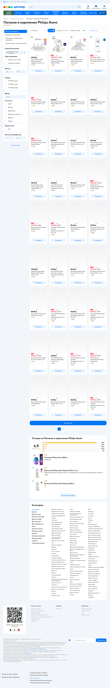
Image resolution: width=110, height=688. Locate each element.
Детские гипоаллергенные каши (77, 550)
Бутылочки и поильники (13, 35)
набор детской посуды (58, 511)
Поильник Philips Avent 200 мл (56, 457)
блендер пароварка (75, 558)
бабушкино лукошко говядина (96, 567)
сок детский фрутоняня (58, 562)
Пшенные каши (74, 525)
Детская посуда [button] (36, 519)
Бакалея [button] (34, 512)
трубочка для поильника (58, 513)
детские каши (73, 552)
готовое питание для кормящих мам (75, 514)
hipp (71, 582)
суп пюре (91, 513)
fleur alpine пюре (93, 546)
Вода (89, 509)
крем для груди (56, 526)
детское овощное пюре (94, 537)
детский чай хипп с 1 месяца (59, 564)
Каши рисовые (74, 521)
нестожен (54, 585)
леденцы (90, 595)
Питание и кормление (16, 19)
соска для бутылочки (57, 522)
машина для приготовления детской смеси (77, 555)
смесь (71, 509)
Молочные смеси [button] (37, 531)
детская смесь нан (75, 579)
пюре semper (91, 543)
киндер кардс (55, 555)
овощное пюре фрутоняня (95, 528)
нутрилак (54, 549)
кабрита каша (73, 543)
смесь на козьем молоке (76, 571)
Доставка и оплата (36, 608)
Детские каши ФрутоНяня (77, 547)
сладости (90, 591)
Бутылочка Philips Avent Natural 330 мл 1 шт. (61, 470)
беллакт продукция (57, 545)
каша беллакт (73, 540)
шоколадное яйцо (93, 576)
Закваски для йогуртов (94, 526)
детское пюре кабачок (94, 531)
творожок (91, 511)
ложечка (54, 577)
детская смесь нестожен (58, 540)
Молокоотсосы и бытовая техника (16, 43)
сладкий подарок (92, 580)
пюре (89, 565)
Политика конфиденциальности (39, 615)
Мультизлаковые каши (76, 519)
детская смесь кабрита (76, 584)
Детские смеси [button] (36, 514)
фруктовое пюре (92, 541)
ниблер (54, 518)
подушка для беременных (58, 516)
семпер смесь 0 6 (56, 582)
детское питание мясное (94, 539)
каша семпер (73, 534)
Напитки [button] (34, 533)
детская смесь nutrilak (76, 586)
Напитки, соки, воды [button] (38, 517)
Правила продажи (36, 613)
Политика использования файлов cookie (42, 617)
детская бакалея (56, 535)
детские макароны (57, 533)
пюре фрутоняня (92, 561)
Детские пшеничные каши (77, 523)
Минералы (91, 597)
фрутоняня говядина (93, 571)
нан (53, 543)
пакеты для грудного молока (77, 567)
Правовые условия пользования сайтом (30, 639)
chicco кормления (75, 590)
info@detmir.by (42, 649)
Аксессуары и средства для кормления (14, 39)
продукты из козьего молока (77, 560)
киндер (54, 553)
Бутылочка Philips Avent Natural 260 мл (59, 483)
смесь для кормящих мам (76, 517)
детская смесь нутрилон (58, 589)
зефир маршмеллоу (93, 582)
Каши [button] (33, 526)
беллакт (54, 591)
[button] (102, 13)
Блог (82, 613)
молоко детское (74, 575)
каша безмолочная (75, 564)
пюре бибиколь (92, 563)
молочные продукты (75, 573)
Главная (5, 19)
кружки (54, 573)
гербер (90, 554)
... (74, 429)
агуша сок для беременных (59, 560)
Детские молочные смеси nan (59, 587)
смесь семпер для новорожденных (56, 538)
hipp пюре (91, 550)
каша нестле (73, 538)
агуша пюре (91, 558)
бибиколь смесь (56, 595)
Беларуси (14, 641)
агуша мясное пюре (93, 569)
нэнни (71, 569)
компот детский (92, 524)
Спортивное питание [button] (38, 543)
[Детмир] (14, 7)
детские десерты (92, 588)
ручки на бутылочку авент (58, 568)
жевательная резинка (94, 593)
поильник (54, 520)
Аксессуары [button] (35, 509)
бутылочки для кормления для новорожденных (59, 580)
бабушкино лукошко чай (58, 566)
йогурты (72, 594)
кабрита (54, 547)
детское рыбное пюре (94, 535)
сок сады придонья (57, 558)
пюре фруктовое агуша (94, 533)
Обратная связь (35, 619)
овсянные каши (74, 528)
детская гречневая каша (76, 532)
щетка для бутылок (57, 524)
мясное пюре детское (94, 573)
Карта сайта (34, 621)
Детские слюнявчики (57, 509)
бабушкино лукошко (93, 556)
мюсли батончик (92, 586)
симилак (54, 593)
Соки (89, 522)
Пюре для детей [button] (37, 538)
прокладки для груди (57, 528)
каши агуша (73, 545)
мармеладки (91, 584)
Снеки (90, 518)
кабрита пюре (92, 552)
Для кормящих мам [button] (37, 524)
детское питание (74, 588)
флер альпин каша (74, 536)
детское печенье (92, 578)
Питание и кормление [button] (38, 536)
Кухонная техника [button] (37, 529)
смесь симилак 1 (56, 551)
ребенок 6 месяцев (75, 511)
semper (72, 577)
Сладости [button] (35, 541)
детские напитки (74, 592)
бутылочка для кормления (58, 531)
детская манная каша (75, 530)
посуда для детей (56, 575)
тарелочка (54, 570)
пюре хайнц (91, 548)
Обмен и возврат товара (37, 610)
